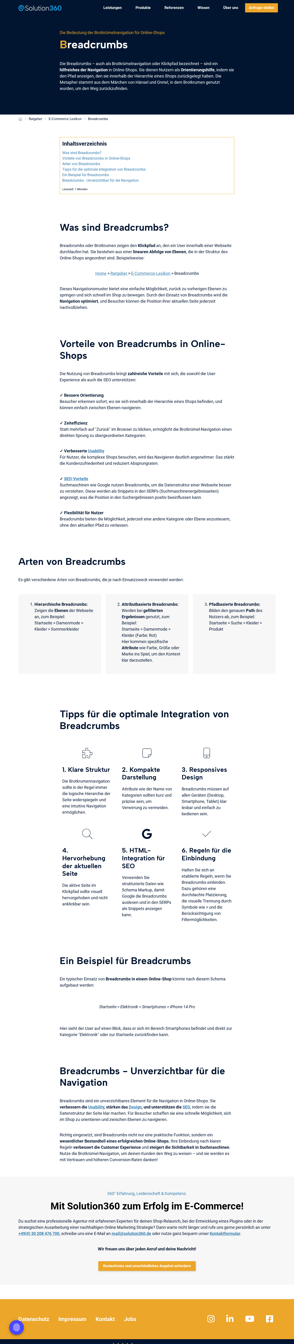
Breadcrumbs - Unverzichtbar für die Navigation (100, 180)
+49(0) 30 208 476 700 (38, 1233)
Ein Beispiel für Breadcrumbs (85, 175)
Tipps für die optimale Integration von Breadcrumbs (104, 169)
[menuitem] (112, 8)
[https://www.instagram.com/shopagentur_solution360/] (211, 1319)
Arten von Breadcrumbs (81, 164)
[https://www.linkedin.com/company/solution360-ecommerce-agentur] (230, 1319)
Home (101, 273)
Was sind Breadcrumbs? (82, 153)
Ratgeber (119, 273)
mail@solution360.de (131, 1233)
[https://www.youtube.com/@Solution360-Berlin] (250, 1319)
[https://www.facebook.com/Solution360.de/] (270, 1319)
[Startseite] (20, 119)
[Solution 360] (40, 8)
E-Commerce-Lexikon (150, 273)
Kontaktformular (225, 1233)
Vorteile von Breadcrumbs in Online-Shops (96, 158)
